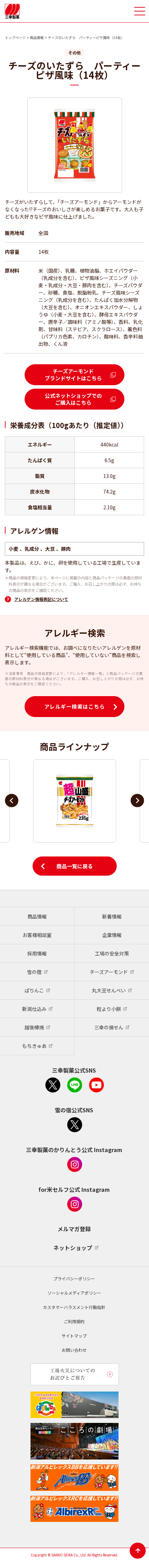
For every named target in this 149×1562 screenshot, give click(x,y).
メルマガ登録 (74, 1229)
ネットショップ (72, 1247)
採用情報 (37, 953)
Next (137, 800)
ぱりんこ (34, 990)
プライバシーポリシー (74, 1278)
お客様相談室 (37, 934)
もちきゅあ (34, 1045)
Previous (11, 800)
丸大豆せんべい (109, 990)
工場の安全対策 (112, 953)
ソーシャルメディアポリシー (74, 1293)
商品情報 (37, 37)
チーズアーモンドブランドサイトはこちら (73, 374)
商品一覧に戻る (74, 866)
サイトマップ (74, 1336)
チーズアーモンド (109, 971)
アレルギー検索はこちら (74, 706)
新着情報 (112, 916)
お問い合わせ (74, 1350)
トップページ (15, 37)
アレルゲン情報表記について (41, 599)
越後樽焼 (34, 1027)
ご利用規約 (74, 1321)
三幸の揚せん (108, 1027)
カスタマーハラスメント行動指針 (74, 1307)
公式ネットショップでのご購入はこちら (73, 399)
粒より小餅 (109, 1008)
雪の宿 (34, 971)
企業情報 (112, 934)
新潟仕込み (34, 1008)
